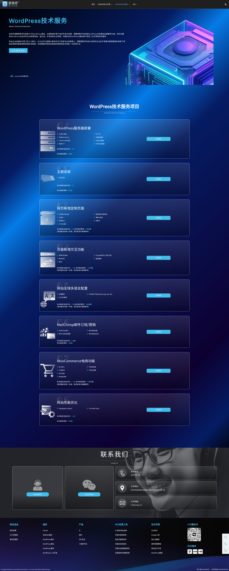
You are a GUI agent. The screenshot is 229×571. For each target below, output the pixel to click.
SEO (134, 4)
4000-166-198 (135, 475)
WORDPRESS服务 (121, 4)
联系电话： (135, 471)
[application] (111, 4)
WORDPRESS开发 (104, 4)
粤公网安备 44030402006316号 (220, 569)
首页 (93, 4)
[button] (226, 4)
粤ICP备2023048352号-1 (203, 569)
